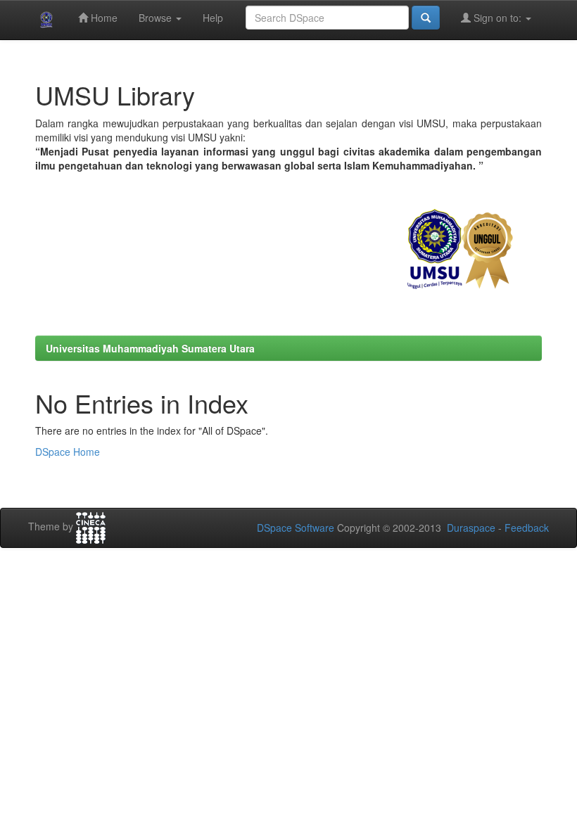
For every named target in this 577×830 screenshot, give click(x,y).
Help (213, 18)
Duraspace (471, 528)
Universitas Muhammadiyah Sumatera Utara (150, 348)
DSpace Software (295, 528)
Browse (157, 18)
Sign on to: (497, 18)
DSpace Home (67, 452)
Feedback (527, 528)
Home (103, 18)
